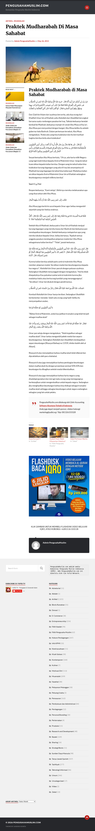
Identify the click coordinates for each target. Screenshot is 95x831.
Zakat (54, 792)
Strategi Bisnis (57, 748)
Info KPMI (56, 643)
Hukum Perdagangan (60, 638)
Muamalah (19, 21)
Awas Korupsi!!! (35, 439)
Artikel (9, 21)
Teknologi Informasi (60, 770)
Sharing (55, 742)
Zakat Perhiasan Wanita (78, 439)
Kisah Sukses (57, 654)
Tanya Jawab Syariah (60, 759)
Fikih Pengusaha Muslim (61, 632)
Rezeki (54, 737)
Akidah (55, 594)
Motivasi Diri (57, 671)
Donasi (55, 610)
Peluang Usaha (58, 693)
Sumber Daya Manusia (61, 753)
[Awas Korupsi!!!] (38, 432)
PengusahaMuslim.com (27, 5)
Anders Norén (20, 826)
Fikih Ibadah (57, 627)
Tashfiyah (55, 764)
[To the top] (87, 817)
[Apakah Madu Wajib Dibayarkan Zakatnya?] (59, 432)
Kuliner (55, 665)
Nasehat (55, 682)
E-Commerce (57, 616)
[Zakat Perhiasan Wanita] (79, 432)
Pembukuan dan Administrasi (63, 704)
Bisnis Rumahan (58, 605)
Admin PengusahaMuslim (24, 41)
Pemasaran (56, 698)
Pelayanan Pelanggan (60, 687)
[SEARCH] (41, 568)
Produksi (55, 726)
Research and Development (63, 731)
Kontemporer (57, 660)
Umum (54, 775)
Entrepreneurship (59, 621)
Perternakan (57, 720)
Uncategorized (58, 781)
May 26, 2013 (43, 41)
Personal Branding (59, 715)
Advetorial (56, 588)
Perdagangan (57, 709)
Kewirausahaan (58, 649)
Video (54, 786)
